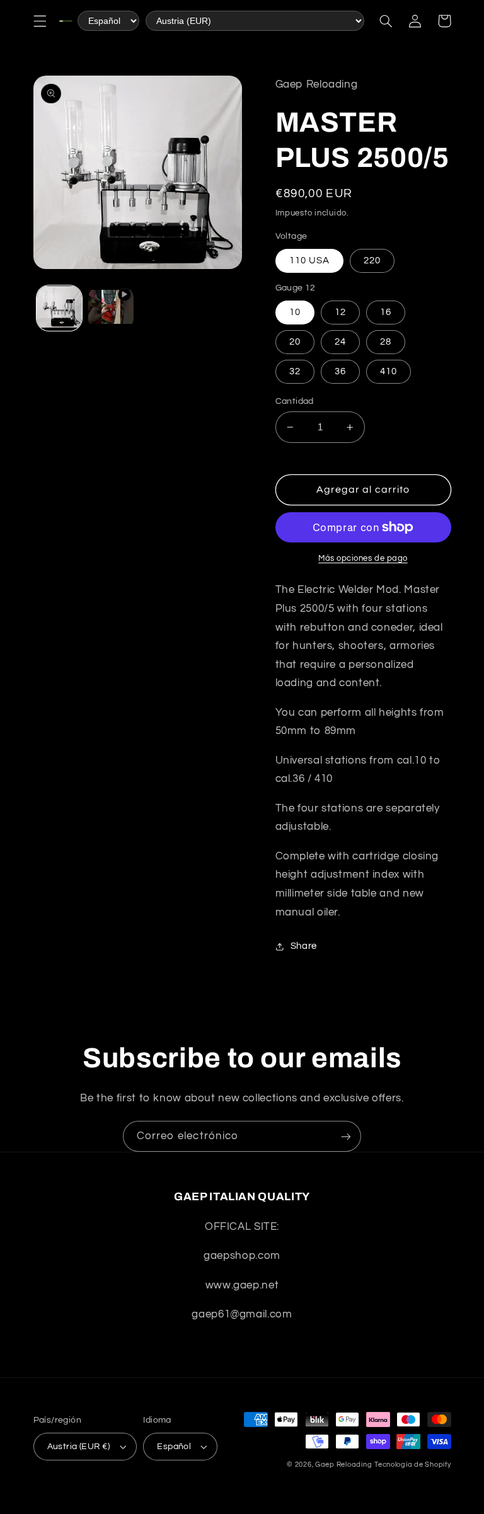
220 (372, 260)
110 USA (309, 260)
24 (340, 342)
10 (295, 312)
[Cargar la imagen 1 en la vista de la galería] (59, 308)
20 (295, 342)
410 (388, 371)
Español (174, 1446)
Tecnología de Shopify (412, 1464)
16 (385, 312)
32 (295, 371)
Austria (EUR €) (78, 1446)
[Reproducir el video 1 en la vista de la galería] (111, 308)
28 (385, 342)
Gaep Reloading (343, 1464)
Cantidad (294, 401)
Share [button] (304, 946)
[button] (39, 20)
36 (340, 371)
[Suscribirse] (345, 1136)
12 (340, 312)
